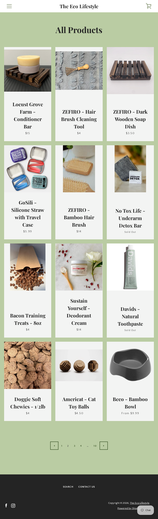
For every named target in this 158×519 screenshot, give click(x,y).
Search (68, 487)
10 (95, 446)
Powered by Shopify (129, 508)
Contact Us (86, 487)
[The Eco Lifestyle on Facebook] (6, 505)
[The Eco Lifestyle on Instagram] (13, 505)
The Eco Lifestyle (79, 6)
